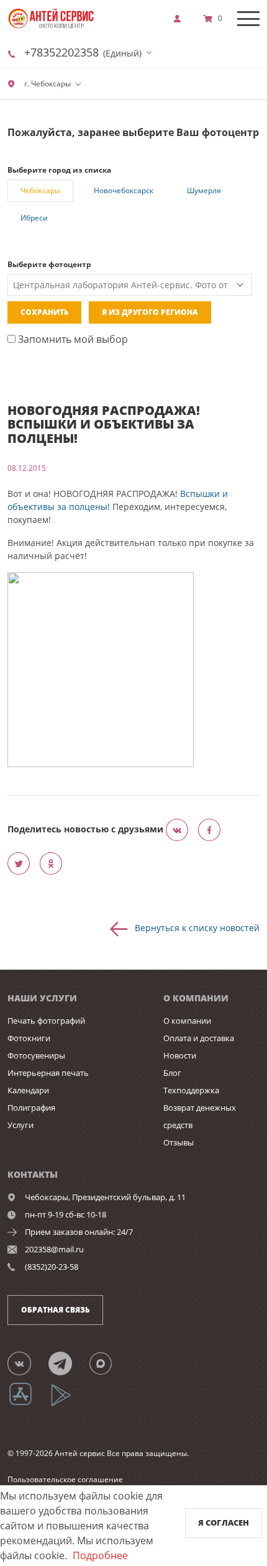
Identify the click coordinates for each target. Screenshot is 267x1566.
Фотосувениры (36, 1055)
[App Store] (28, 1404)
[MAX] (108, 1363)
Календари (28, 1090)
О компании (187, 1020)
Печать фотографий (46, 1020)
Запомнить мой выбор (72, 339)
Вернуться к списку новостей (197, 928)
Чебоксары (40, 190)
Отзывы (178, 1142)
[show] (181, 18)
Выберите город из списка (59, 170)
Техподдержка (191, 1090)
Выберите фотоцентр (49, 264)
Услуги (20, 1125)
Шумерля (204, 190)
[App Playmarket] (67, 1404)
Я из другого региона (150, 312)
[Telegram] (67, 1363)
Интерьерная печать (48, 1072)
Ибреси (34, 217)
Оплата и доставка (198, 1038)
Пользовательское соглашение (65, 1479)
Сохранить (44, 312)
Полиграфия (31, 1107)
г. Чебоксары (46, 83)
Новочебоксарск (123, 190)
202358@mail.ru (54, 1249)
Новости (179, 1055)
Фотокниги (28, 1038)
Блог (172, 1072)
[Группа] (26, 1363)
